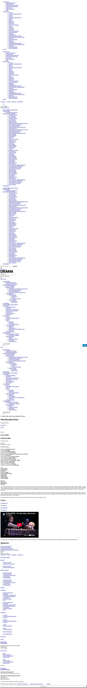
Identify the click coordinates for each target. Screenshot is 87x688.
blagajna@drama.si (5, 669)
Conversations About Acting (9, 575)
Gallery (2, 427)
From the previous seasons (11, 112)
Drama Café (11, 23)
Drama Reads (12, 161)
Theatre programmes (13, 338)
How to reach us (4, 650)
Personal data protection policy (36, 684)
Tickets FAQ (8, 314)
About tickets (6, 1)
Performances (12, 136)
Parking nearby (6, 657)
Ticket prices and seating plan (12, 5)
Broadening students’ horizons (15, 35)
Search (2, 274)
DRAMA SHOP (6, 332)
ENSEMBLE (6, 185)
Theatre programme (10, 9)
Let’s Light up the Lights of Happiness (17, 165)
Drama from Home (13, 162)
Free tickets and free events (12, 6)
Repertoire (3, 560)
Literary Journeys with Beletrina (15, 166)
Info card (11, 12)
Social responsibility (13, 32)
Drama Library (12, 144)
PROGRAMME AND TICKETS (10, 110)
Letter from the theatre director (15, 13)
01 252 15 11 (3, 668)
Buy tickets (8, 308)
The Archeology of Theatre (14, 168)
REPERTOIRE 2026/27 (11, 282)
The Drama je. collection (14, 335)
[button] (43, 273)
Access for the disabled (8, 655)
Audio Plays (11, 143)
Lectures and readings (13, 139)
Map (4, 653)
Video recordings (12, 135)
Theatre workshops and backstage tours (17, 127)
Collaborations (12, 34)
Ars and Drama (12, 116)
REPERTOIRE (6, 111)
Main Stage (11, 21)
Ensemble (2, 587)
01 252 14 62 (3, 641)
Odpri (84, 345)
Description (3, 425)
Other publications (13, 341)
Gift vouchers (9, 7)
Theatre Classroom (13, 122)
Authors (48, 684)
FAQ (7, 10)
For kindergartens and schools (15, 124)
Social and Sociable (13, 158)
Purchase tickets (9, 4)
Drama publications (10, 336)
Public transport (6, 654)
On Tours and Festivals (14, 24)
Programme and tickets (5, 557)
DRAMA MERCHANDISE (12, 334)
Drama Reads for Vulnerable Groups (16, 37)
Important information (10, 2)
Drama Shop (3, 636)
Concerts (11, 138)
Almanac (11, 337)
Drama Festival (12, 140)
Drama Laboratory (13, 157)
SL (4, 345)
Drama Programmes (4, 570)
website (19, 684)
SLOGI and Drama (10, 286)
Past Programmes (12, 156)
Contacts (10, 15)
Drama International (13, 46)
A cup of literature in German (15, 167)
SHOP (4, 49)
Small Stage (11, 22)
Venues (10, 20)
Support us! (11, 38)
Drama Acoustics (12, 169)
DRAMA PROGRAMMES (9, 113)
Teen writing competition (14, 125)
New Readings (12, 160)
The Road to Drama (13, 114)
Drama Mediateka (12, 134)
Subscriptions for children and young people (18, 123)
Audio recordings (12, 141)
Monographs (11, 340)
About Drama (6, 11)
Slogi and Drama (12, 117)
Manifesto (11, 33)
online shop (25, 684)
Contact (2, 639)
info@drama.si (4, 643)
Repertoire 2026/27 (7, 562)
